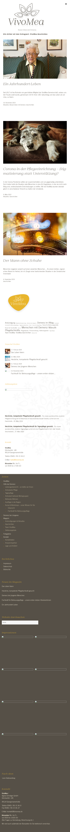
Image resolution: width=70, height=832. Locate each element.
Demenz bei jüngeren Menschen (23, 366)
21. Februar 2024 (16, 364)
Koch (30, 325)
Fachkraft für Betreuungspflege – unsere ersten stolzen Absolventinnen (26, 600)
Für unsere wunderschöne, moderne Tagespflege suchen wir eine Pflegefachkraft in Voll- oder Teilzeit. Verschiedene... (33, 429)
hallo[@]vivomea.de (17, 460)
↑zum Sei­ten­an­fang (8, 778)
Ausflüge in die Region (13, 502)
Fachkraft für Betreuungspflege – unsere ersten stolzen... (33, 374)
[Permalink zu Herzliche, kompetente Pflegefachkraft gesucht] (7, 358)
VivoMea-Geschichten (23, 333)
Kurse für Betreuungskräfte (50, 325)
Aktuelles (6, 105)
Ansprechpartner (11, 543)
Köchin (19, 328)
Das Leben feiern (17, 352)
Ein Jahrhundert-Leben (22, 84)
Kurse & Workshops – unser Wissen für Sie (20, 505)
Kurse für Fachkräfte (11, 328)
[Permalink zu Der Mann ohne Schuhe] (35, 255)
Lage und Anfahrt (11, 546)
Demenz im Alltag (45, 323)
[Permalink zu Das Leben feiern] (7, 351)
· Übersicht (11, 508)
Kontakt (6, 537)
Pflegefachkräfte (12, 330)
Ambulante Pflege (11, 490)
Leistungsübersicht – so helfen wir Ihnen (19, 487)
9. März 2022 (7, 194)
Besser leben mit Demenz (27, 30)
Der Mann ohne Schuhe (22, 261)
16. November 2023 (9, 103)
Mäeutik (52, 328)
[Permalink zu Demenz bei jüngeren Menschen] (7, 365)
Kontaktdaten (9, 540)
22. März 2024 (15, 357)
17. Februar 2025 (16, 350)
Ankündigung (10, 323)
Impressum (7, 563)
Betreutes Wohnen (11, 499)
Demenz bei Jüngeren (31, 323)
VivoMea (6, 481)
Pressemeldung (33, 330)
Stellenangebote (44, 330)
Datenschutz (7, 566)
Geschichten (30, 105)
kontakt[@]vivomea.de (14, 812)
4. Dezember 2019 (9, 279)
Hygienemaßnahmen (24, 325)
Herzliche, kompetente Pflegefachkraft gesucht (29, 359)
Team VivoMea (10, 333)
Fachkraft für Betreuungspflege (12, 325)
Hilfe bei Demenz (9, 484)
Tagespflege (52, 330)
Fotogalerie (7, 534)
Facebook (56, 323)
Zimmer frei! (34, 332)
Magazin (6, 518)
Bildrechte (6, 569)
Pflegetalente (25, 330)
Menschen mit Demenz (35, 327)
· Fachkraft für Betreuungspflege (18, 511)
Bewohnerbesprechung (21, 323)
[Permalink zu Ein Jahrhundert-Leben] (35, 78)
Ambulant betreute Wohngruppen (16, 496)
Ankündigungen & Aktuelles (15, 521)
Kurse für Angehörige (37, 325)
